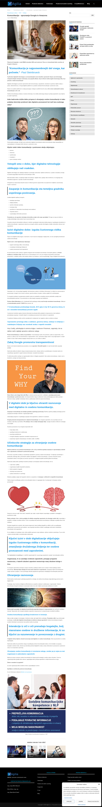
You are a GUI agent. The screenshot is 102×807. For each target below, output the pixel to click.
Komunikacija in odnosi (19, 10)
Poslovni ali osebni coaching (64, 3)
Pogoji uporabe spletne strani (74, 777)
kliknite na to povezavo (26, 672)
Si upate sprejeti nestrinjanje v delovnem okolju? (86, 28)
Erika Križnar (14, 17)
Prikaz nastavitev (93, 801)
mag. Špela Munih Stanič (13, 792)
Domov (28, 3)
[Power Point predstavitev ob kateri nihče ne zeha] (73, 47)
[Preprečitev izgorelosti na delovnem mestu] (73, 56)
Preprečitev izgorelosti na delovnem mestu (87, 54)
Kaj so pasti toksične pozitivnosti (86, 63)
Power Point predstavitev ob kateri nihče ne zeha (87, 45)
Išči (70, 13)
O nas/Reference (79, 3)
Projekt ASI (40, 787)
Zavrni (81, 801)
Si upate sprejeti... (13, 754)
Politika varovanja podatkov (74, 780)
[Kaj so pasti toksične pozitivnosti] (73, 65)
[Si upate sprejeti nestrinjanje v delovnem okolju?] (16, 752)
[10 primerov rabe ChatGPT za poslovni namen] (73, 38)
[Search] (94, 3)
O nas (38, 790)
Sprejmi (69, 801)
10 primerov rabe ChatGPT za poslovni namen (86, 37)
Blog (88, 3)
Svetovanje (49, 3)
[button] (99, 784)
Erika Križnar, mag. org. (12, 789)
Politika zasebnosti (81, 804)
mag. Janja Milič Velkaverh (13, 785)
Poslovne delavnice (37, 3)
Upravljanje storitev (68, 797)
